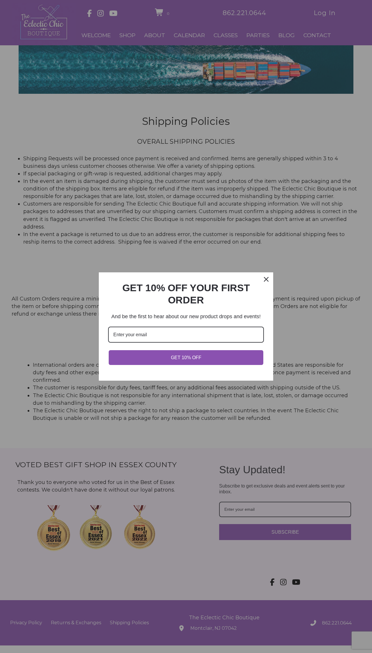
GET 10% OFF (186, 357)
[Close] (266, 279)
